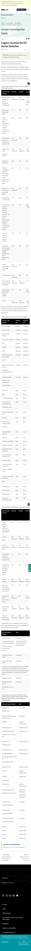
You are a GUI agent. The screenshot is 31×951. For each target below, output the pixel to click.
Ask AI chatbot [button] (18, 1)
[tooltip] (27, 39)
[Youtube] (17, 895)
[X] (6, 895)
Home (3, 23)
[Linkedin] (13, 895)
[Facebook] (3, 895)
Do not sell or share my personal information (12, 918)
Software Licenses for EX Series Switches (14, 847)
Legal (4, 909)
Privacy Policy (5, 941)
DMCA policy (6, 913)
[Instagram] (10, 895)
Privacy (4, 904)
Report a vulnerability (9, 928)
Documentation (7, 15)
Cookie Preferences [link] (8, 932)
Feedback (5, 923)
